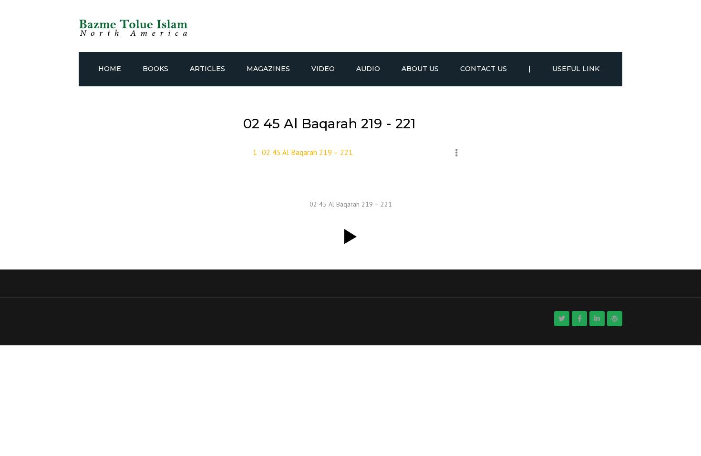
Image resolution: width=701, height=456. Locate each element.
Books (155, 68)
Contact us (483, 68)
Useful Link (575, 68)
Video (323, 68)
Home (109, 68)
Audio (368, 68)
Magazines (268, 68)
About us (420, 68)
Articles (207, 68)
